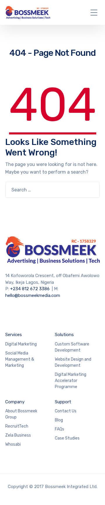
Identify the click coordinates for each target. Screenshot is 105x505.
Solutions (64, 334)
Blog (59, 420)
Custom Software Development (72, 347)
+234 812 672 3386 (30, 288)
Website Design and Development (73, 362)
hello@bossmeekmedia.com (32, 295)
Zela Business (18, 435)
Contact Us (65, 411)
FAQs (59, 429)
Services (13, 334)
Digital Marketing (21, 344)
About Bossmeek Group (21, 414)
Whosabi (13, 444)
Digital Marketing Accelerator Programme (70, 380)
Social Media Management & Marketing (19, 359)
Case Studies (67, 438)
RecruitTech (16, 426)
